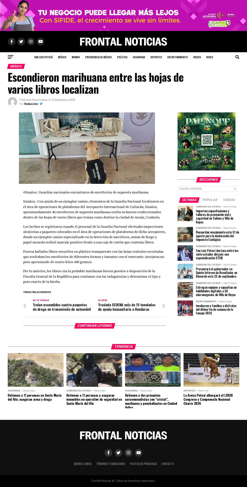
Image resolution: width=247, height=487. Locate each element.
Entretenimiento (177, 57)
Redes (209, 57)
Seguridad (139, 57)
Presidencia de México (98, 57)
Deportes (156, 57)
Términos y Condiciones (110, 464)
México (62, 57)
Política (122, 57)
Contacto (167, 464)
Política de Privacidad (143, 464)
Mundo (76, 57)
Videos (197, 57)
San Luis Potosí (43, 57)
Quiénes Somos (83, 464)
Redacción (31, 103)
